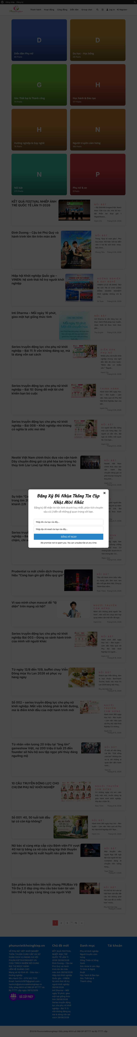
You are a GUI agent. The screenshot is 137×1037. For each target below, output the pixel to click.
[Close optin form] (105, 493)
